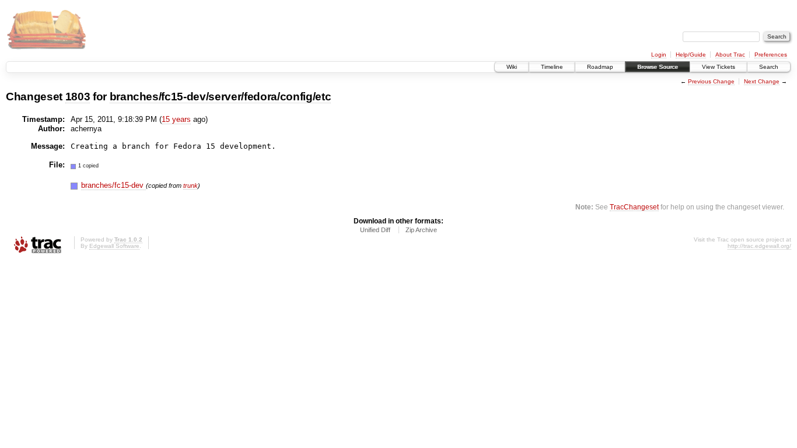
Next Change (761, 81)
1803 (77, 96)
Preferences (770, 54)
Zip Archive (421, 229)
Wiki (511, 67)
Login (658, 54)
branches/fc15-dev (113, 185)
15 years (176, 119)
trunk (190, 185)
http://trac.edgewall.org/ (759, 246)
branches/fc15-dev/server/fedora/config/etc (220, 96)
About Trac (730, 54)
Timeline (552, 67)
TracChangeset (634, 207)
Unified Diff (375, 229)
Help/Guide (691, 54)
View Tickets (718, 67)
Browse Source (657, 67)
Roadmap (600, 67)
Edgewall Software (114, 246)
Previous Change (711, 81)
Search (768, 67)
